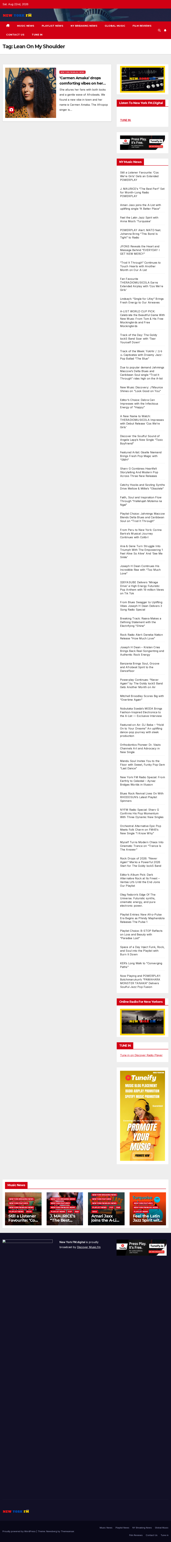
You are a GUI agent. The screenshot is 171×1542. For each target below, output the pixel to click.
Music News (25, 25)
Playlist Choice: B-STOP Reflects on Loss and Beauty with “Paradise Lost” (141, 934)
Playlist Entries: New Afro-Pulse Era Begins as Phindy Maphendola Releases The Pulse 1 (142, 918)
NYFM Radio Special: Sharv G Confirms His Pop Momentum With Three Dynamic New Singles (142, 813)
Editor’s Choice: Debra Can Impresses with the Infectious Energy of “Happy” (139, 403)
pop (70, 1212)
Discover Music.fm (89, 1247)
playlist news (16, 1212)
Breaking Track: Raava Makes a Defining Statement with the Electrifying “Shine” (140, 622)
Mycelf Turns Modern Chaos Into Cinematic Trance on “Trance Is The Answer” (142, 845)
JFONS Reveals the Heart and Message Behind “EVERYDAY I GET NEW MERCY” (140, 250)
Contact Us (15, 34)
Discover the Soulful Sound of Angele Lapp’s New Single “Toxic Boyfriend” (141, 439)
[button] (159, 30)
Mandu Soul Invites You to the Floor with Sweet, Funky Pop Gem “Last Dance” (142, 764)
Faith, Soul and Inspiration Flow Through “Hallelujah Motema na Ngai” (141, 501)
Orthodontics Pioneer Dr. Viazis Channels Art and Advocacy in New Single (140, 748)
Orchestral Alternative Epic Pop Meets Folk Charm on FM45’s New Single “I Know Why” (140, 829)
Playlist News (52, 25)
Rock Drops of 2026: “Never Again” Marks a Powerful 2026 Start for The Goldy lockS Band (140, 862)
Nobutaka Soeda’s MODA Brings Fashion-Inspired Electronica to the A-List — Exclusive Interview (141, 712)
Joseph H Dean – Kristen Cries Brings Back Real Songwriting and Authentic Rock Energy (142, 651)
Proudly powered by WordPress (19, 1531)
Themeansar (67, 1531)
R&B (77, 1212)
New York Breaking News (21, 1199)
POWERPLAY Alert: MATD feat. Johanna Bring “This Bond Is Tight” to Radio (140, 233)
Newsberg (51, 1531)
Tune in (37, 34)
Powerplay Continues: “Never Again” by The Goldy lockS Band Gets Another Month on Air (141, 683)
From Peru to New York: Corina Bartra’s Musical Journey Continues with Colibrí (141, 533)
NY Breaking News (84, 25)
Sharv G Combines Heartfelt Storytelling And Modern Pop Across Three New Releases (139, 472)
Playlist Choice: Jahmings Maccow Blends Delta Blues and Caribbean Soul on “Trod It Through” (142, 517)
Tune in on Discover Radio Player (141, 1055)
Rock (29, 1212)
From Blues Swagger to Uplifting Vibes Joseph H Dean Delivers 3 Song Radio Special (141, 606)
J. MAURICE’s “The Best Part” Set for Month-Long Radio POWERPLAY (142, 192)
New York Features (18, 1203)
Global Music (115, 25)
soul (94, 1212)
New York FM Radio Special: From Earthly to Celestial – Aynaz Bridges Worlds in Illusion (142, 781)
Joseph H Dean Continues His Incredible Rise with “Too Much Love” (140, 569)
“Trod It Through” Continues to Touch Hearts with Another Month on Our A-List (140, 266)
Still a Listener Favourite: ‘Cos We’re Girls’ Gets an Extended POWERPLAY (139, 176)
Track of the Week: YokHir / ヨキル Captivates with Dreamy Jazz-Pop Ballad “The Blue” (141, 354)
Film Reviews (142, 25)
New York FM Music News (72, 72)
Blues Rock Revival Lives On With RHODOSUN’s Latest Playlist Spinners (141, 797)
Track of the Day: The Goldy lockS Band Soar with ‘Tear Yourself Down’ (138, 338)
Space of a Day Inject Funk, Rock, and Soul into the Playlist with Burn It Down (142, 950)
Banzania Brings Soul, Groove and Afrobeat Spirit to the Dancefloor (139, 667)
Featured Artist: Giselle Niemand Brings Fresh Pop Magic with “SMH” (140, 456)
